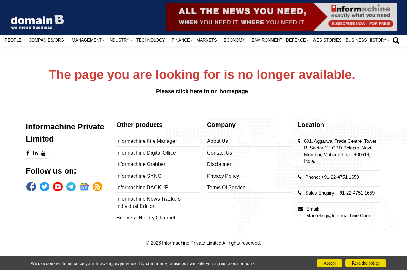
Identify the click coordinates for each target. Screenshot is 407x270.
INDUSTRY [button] (118, 40)
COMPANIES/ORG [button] (47, 40)
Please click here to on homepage (202, 91)
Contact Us (219, 153)
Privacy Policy (223, 176)
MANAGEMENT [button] (87, 40)
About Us (217, 141)
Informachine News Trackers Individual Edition (148, 202)
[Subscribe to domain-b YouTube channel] (58, 186)
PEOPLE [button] (13, 40)
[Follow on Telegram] (71, 186)
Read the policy (366, 263)
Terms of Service (226, 187)
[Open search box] (395, 40)
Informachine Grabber (140, 164)
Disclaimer (219, 164)
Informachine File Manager (146, 141)
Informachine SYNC (139, 176)
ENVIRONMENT (267, 40)
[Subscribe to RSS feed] (97, 186)
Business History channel (145, 217)
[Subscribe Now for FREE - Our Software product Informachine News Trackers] (281, 17)
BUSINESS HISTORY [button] (366, 40)
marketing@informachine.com (338, 215)
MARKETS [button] (207, 40)
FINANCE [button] (181, 40)
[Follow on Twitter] (44, 186)
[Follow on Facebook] (31, 186)
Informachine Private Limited (192, 243)
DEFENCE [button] (296, 40)
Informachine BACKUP (142, 187)
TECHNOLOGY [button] (150, 40)
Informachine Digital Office (146, 153)
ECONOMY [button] (234, 40)
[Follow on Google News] (84, 186)
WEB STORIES (327, 40)
